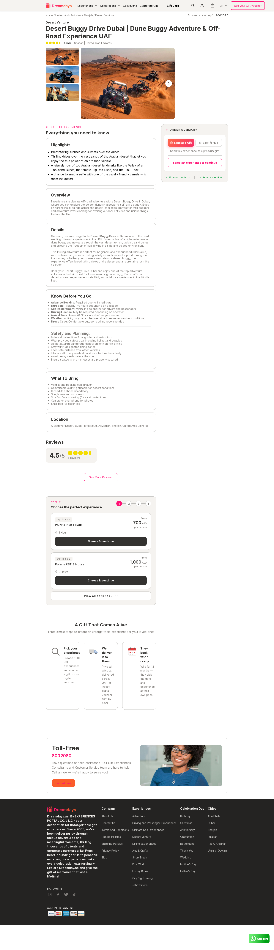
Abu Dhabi (214, 816)
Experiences (85, 5)
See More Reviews (101, 477)
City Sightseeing (142, 878)
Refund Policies (111, 836)
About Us (107, 816)
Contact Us (108, 823)
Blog (104, 857)
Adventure (138, 816)
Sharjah (88, 15)
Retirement (187, 843)
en (221, 5)
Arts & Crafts (140, 850)
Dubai (211, 823)
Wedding (185, 857)
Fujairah (212, 836)
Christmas (186, 823)
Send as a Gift (183, 142)
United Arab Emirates (68, 15)
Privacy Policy (110, 850)
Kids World (138, 864)
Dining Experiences (144, 843)
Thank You (186, 850)
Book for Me (210, 142)
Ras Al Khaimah (217, 843)
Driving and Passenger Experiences (154, 823)
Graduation (187, 836)
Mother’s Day (188, 864)
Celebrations (108, 5)
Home (49, 15)
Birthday (185, 816)
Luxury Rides (140, 871)
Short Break (139, 857)
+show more (140, 885)
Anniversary (187, 829)
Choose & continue (101, 541)
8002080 (61, 755)
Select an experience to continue (195, 162)
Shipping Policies (112, 843)
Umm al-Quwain (217, 850)
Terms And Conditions (115, 829)
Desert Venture (104, 15)
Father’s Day (188, 871)
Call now (65, 783)
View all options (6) (99, 595)
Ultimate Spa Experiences (148, 829)
